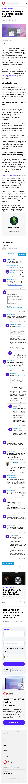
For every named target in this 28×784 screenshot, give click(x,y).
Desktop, (5, 8)
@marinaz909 (10, 477)
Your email (6, 639)
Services (5, 739)
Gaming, (6, 587)
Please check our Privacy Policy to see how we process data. (18, 670)
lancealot (16, 406)
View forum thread (10, 253)
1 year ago (15, 279)
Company (6, 756)
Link (15, 267)
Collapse (10, 267)
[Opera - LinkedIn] (11, 773)
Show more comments (8, 563)
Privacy (10, 8)
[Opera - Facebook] (4, 773)
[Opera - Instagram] (14, 773)
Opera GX (12, 587)
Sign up (14, 664)
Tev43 (22, 270)
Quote (24, 267)
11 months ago (12, 259)
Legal (5, 750)
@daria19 (16, 477)
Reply (19, 267)
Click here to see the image (14, 319)
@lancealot (15, 408)
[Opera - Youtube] (9, 773)
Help (4, 745)
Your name (6, 629)
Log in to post (22, 254)
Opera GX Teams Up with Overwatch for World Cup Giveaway (12, 592)
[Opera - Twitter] (6, 773)
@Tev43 (12, 272)
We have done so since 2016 (10, 75)
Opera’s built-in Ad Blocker (9, 175)
